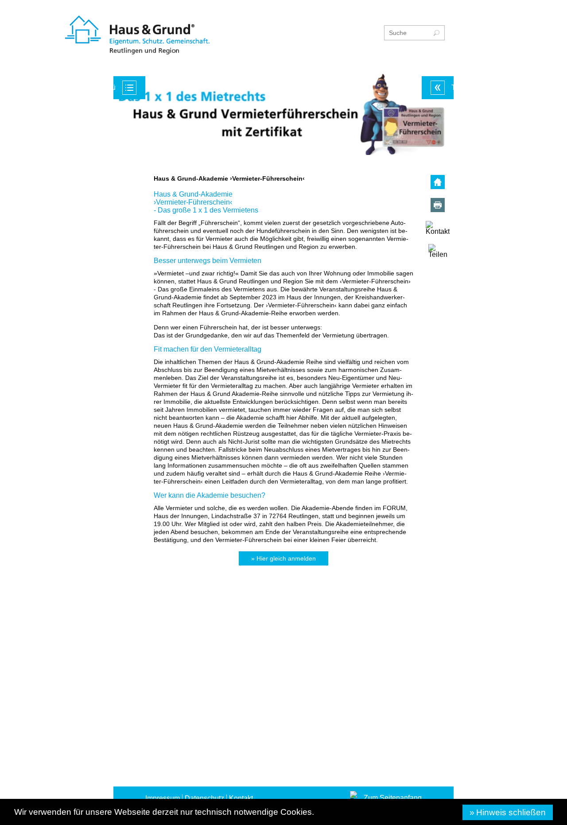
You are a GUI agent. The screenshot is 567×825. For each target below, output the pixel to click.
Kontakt (241, 616)
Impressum (162, 616)
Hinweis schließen (511, 812)
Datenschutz (204, 616)
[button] (283, 562)
